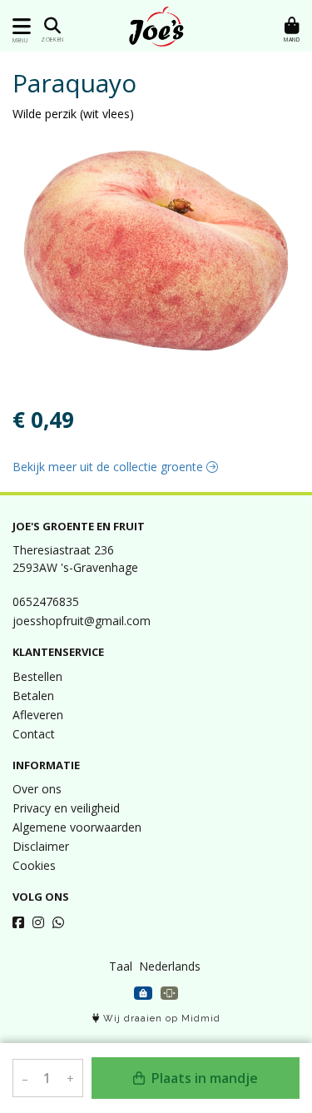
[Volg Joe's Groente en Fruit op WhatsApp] (58, 922)
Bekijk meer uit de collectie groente (109, 467)
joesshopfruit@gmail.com (81, 621)
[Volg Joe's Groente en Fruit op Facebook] (18, 922)
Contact (33, 734)
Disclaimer (40, 846)
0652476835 (45, 601)
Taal (120, 966)
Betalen (33, 695)
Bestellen (37, 676)
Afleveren (37, 715)
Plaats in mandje (203, 1078)
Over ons (37, 789)
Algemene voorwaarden (76, 827)
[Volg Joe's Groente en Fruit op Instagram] (38, 922)
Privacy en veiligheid (66, 808)
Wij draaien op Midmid (160, 1018)
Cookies (34, 865)
